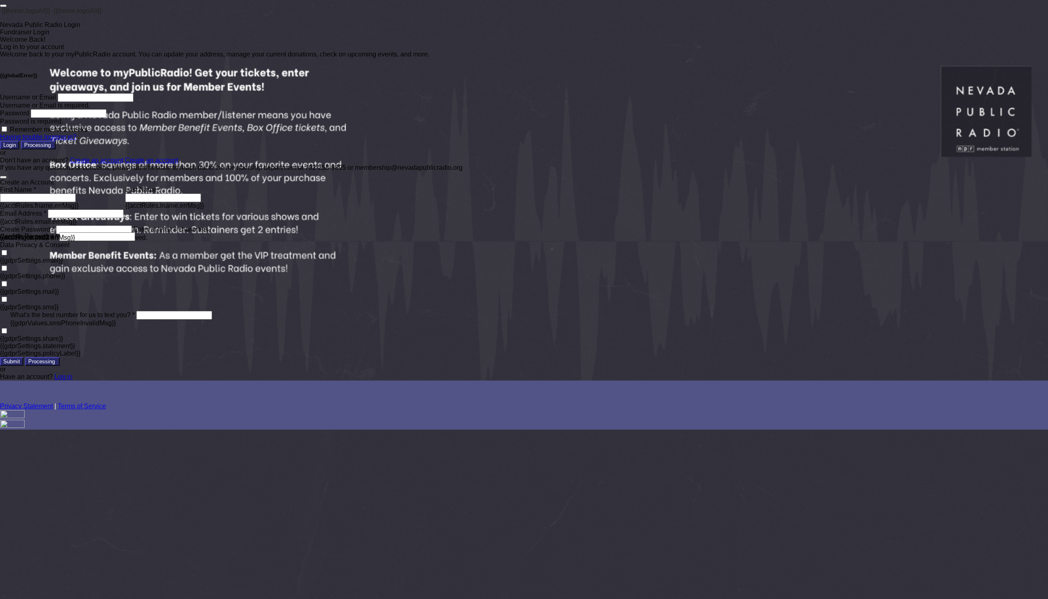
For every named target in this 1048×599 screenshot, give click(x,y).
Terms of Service (82, 406)
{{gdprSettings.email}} (31, 260)
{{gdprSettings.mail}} (29, 291)
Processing (38, 145)
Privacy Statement (26, 406)
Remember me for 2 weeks (49, 129)
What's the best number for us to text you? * (72, 314)
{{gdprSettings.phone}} (32, 275)
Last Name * (143, 189)
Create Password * (27, 229)
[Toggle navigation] (3, 6)
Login (9, 145)
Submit (11, 361)
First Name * (18, 189)
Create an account (96, 160)
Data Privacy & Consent (35, 244)
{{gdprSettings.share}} (31, 338)
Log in (63, 376)
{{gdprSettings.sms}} (29, 307)
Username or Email (28, 97)
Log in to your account (32, 46)
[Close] (3, 177)
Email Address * (23, 213)
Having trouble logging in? (38, 136)
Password (14, 113)
